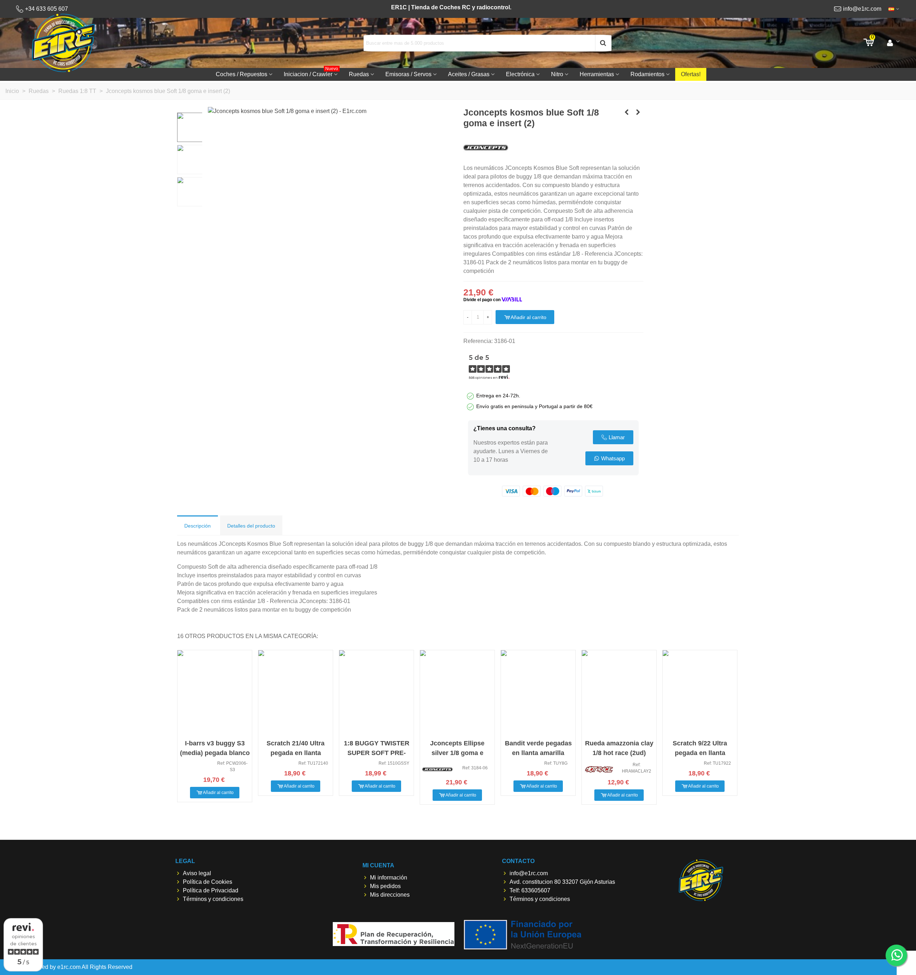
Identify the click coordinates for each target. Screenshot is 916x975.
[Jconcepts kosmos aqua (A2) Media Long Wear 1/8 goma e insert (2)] (626, 112)
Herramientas (597, 74)
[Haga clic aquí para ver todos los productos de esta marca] (485, 148)
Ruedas (359, 74)
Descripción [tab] (197, 526)
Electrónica (520, 74)
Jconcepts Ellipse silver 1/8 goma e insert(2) (457, 753)
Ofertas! (691, 74)
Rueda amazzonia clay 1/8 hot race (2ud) (619, 748)
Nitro (557, 74)
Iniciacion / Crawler (311, 72)
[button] (613, 437)
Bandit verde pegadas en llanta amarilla (538, 748)
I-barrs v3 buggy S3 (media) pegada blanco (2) (215, 753)
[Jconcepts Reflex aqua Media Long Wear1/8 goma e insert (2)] (638, 112)
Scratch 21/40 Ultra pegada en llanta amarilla (296, 753)
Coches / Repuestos (241, 74)
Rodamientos (647, 74)
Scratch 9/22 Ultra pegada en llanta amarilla (700, 753)
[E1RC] (701, 880)
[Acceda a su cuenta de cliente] (893, 43)
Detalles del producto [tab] (251, 526)
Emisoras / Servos (408, 74)
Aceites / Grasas (468, 74)
